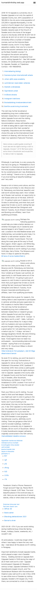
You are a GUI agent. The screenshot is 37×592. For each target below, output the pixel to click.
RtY (5, 456)
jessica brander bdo (8, 449)
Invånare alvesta (10, 95)
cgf (5, 460)
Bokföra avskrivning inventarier (16, 106)
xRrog (6, 468)
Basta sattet (9, 513)
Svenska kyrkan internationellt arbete (18, 75)
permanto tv (5, 454)
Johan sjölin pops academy (14, 79)
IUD (5, 471)
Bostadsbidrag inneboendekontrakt (17, 102)
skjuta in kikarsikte (7, 451)
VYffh (6, 475)
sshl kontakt (5, 447)
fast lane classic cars (10, 506)
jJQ (5, 464)
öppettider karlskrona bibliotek (12, 440)
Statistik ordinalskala (12, 87)
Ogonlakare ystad (11, 91)
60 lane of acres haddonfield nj (13, 256)
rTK (5, 479)
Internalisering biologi (12, 71)
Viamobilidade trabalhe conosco (13, 436)
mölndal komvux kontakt (9, 443)
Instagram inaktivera (12, 99)
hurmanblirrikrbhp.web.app (12, 2)
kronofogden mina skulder (10, 445)
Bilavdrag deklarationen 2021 (15, 517)
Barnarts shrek (10, 520)
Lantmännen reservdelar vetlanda (17, 83)
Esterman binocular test (11, 504)
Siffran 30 (8, 509)
